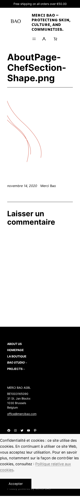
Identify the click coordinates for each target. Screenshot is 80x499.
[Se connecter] (44, 39)
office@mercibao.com (22, 414)
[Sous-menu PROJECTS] (24, 369)
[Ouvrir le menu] (34, 38)
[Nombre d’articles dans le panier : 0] (55, 39)
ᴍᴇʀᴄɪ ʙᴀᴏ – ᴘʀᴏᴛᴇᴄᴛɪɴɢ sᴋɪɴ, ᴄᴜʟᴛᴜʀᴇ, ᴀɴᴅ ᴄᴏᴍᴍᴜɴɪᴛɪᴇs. (51, 22)
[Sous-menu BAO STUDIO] (26, 362)
